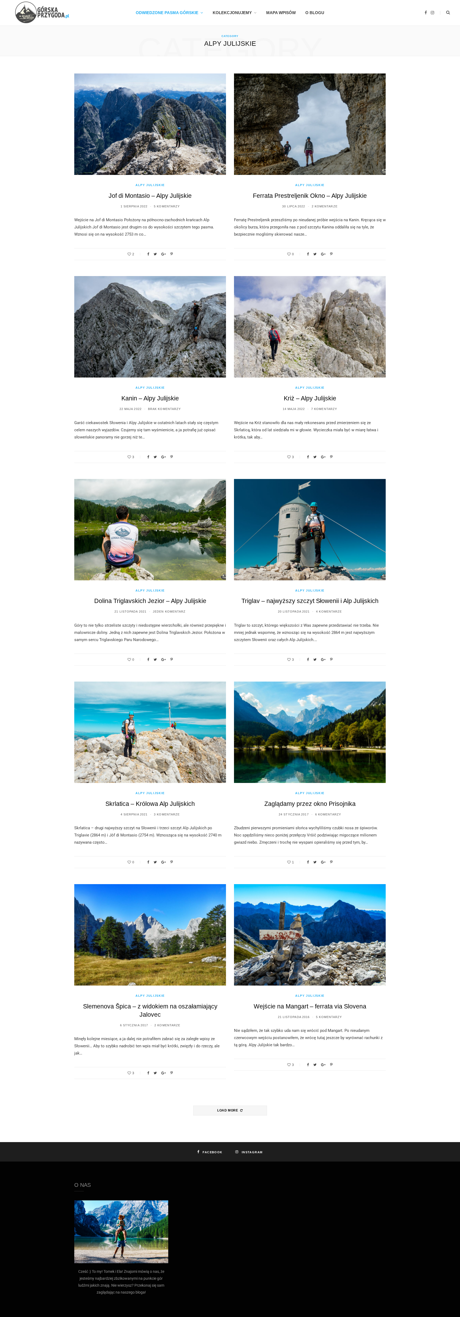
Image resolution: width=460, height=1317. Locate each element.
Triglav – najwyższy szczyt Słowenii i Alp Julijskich (310, 600)
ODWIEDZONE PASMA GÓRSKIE (167, 12)
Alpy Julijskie (150, 185)
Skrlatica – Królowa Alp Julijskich (150, 803)
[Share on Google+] (163, 254)
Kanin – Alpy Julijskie (150, 398)
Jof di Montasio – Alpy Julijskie (150, 195)
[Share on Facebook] (148, 254)
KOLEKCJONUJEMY (232, 12)
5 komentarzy (167, 206)
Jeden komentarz (169, 611)
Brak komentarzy (164, 409)
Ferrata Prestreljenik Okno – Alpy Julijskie (310, 195)
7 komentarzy (324, 409)
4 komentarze (329, 611)
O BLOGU (314, 12)
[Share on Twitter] (155, 254)
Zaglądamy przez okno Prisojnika (310, 803)
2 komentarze (325, 206)
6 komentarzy (328, 814)
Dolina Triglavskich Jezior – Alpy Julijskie (150, 600)
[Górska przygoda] (40, 13)
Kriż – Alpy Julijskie (310, 398)
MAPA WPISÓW (281, 12)
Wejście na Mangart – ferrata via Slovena (310, 1006)
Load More (228, 1110)
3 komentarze (167, 814)
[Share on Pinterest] (171, 254)
